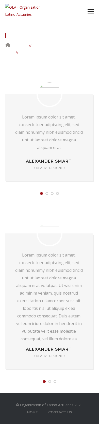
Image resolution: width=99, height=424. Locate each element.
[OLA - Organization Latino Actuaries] (25, 10)
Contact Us (60, 412)
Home (20, 45)
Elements (45, 45)
